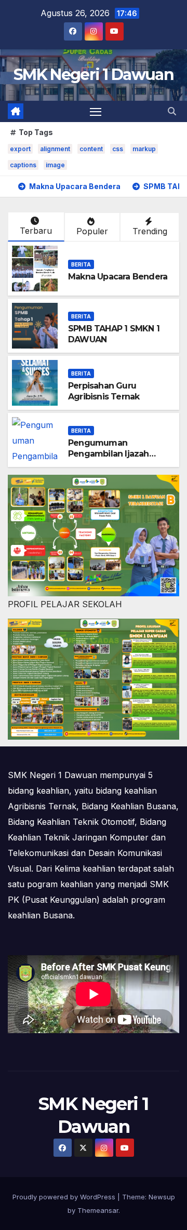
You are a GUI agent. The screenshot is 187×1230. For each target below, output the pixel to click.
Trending (149, 231)
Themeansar (97, 1210)
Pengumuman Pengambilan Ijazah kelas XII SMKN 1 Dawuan (118, 454)
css (117, 149)
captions (23, 165)
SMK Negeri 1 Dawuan (93, 74)
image (55, 165)
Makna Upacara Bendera (117, 277)
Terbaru (36, 230)
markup (144, 149)
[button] (172, 111)
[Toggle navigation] (95, 111)
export (20, 149)
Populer (92, 231)
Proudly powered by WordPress (64, 1197)
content (91, 149)
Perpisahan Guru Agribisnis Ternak (103, 391)
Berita (81, 264)
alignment (55, 149)
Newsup (162, 1197)
